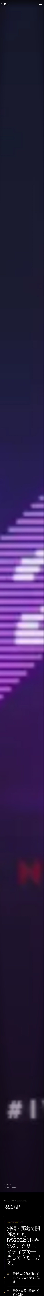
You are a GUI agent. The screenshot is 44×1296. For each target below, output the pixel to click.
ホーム (6, 1201)
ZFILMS (5, 4)
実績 (12, 1201)
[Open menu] (40, 4)
